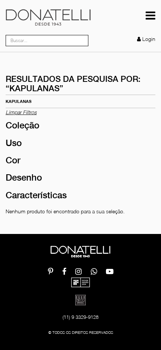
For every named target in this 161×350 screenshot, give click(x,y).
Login (148, 39)
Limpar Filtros (21, 112)
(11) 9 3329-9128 (80, 317)
